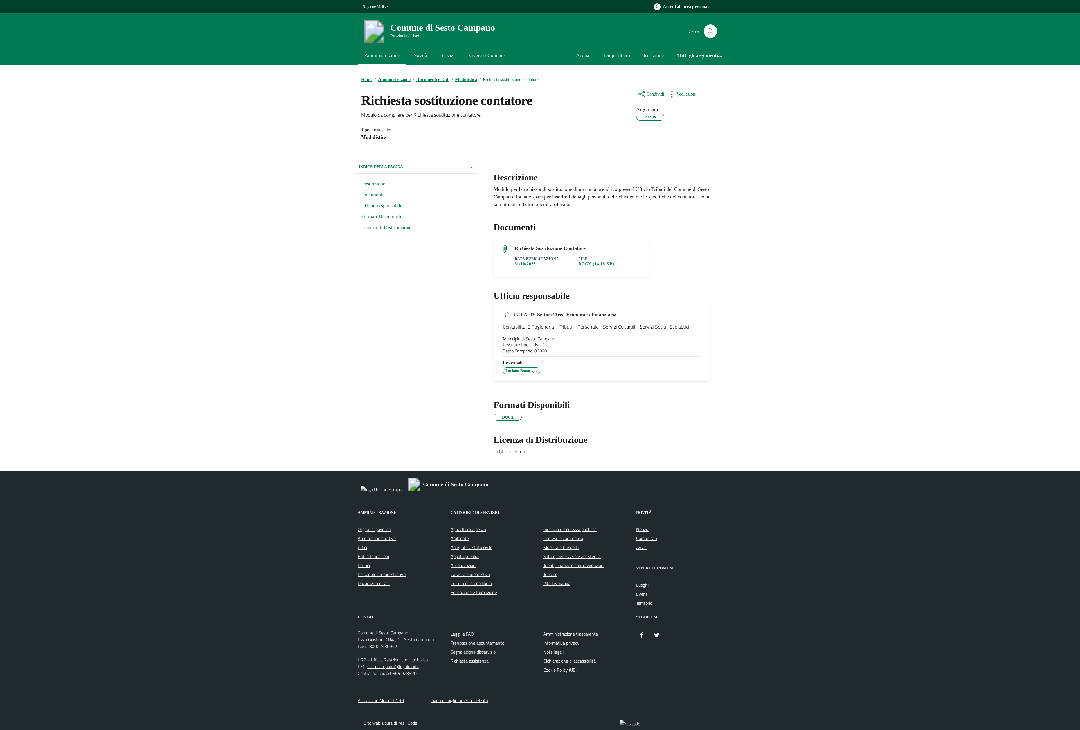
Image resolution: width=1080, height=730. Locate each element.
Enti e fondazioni (373, 556)
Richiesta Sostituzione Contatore (550, 248)
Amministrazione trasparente (570, 633)
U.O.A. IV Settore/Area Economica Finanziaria (564, 314)
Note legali (553, 651)
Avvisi (641, 547)
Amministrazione (382, 55)
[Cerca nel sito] (710, 31)
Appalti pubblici (465, 556)
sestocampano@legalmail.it (393, 666)
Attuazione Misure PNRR (381, 700)
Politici (364, 565)
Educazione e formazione (474, 592)
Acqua (582, 55)
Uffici (362, 547)
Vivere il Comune (486, 55)
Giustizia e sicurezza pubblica (570, 529)
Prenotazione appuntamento (477, 642)
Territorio (644, 603)
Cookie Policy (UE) (560, 669)
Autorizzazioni (463, 565)
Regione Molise (375, 7)
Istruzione (654, 55)
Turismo (550, 574)
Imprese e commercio (563, 538)
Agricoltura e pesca (468, 529)
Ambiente (460, 538)
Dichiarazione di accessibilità (569, 660)
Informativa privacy (561, 642)
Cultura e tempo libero (471, 583)
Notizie (642, 529)
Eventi (642, 594)
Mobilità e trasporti (561, 547)
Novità (420, 55)
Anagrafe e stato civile (471, 547)
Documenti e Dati (374, 583)
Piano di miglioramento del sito (459, 700)
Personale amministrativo (382, 574)
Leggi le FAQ (462, 633)
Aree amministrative (377, 538)
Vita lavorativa (556, 583)
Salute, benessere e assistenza (572, 556)
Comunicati (646, 538)
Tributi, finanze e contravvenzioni (573, 565)
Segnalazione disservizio (473, 651)
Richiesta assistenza (470, 660)
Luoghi (642, 585)
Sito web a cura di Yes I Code (390, 723)
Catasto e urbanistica (470, 574)
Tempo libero (616, 55)
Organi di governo (374, 529)
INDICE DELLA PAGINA (381, 167)
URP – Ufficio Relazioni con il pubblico (393, 659)
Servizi (447, 55)
